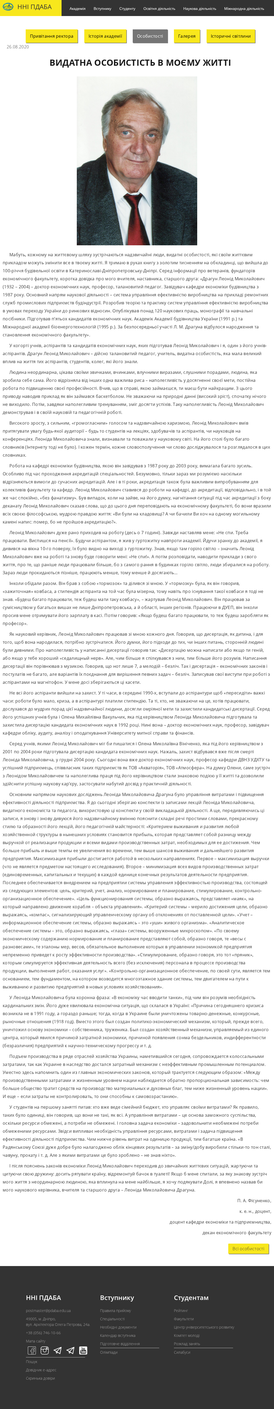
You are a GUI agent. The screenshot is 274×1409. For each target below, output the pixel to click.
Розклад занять (187, 1343)
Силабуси (182, 1352)
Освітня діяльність (159, 8)
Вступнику (102, 8)
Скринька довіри (40, 1378)
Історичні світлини (231, 36)
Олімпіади (108, 1352)
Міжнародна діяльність (244, 8)
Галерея (187, 36)
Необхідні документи (118, 1327)
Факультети (184, 1318)
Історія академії (105, 36)
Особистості (150, 36)
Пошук (31, 1361)
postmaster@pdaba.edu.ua (48, 1310)
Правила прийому (115, 1310)
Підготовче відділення (120, 1343)
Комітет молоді (187, 1335)
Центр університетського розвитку (204, 1327)
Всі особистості (248, 1249)
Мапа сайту (35, 1341)
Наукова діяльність (199, 8)
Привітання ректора (52, 36)
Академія (78, 8)
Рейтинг (181, 1310)
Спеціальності (112, 1318)
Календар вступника (117, 1335)
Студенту (127, 8)
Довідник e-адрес (41, 1369)
